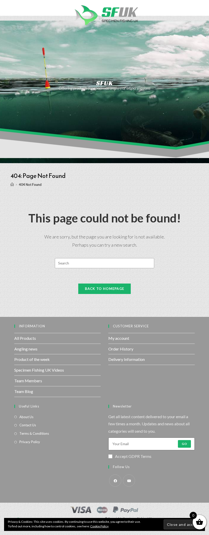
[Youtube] (129, 480)
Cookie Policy (99, 526)
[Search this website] (104, 262)
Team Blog (23, 391)
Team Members (28, 380)
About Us (26, 417)
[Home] (12, 184)
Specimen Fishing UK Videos (39, 370)
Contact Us (27, 425)
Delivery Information (126, 359)
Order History (120, 348)
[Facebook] (115, 480)
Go (184, 444)
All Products (25, 338)
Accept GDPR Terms (133, 456)
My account (118, 338)
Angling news (25, 348)
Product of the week (32, 359)
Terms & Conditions (34, 433)
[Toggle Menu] (8, 8)
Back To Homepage (104, 289)
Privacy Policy (29, 442)
